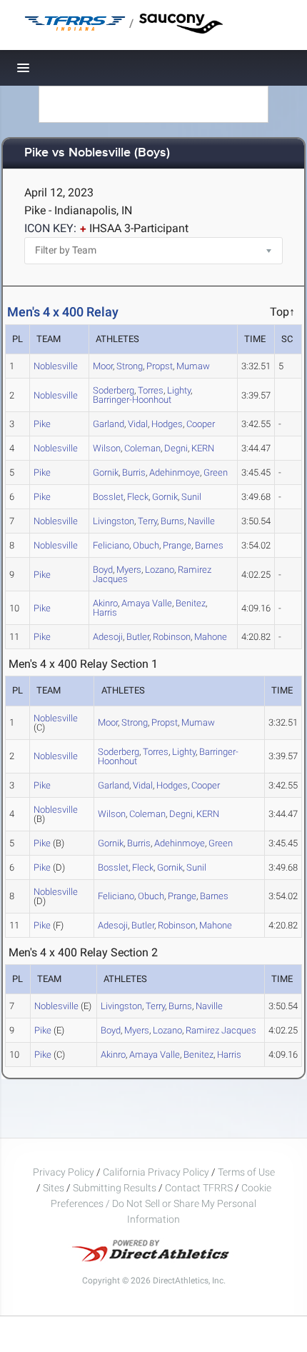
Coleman (142, 448)
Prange (177, 545)
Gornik (106, 472)
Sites (53, 1187)
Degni (176, 448)
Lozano (159, 569)
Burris (134, 472)
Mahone (210, 636)
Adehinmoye (174, 472)
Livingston (113, 521)
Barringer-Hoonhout (132, 399)
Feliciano (111, 545)
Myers (128, 569)
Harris (105, 612)
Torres (155, 751)
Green (215, 472)
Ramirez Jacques (221, 1030)
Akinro (113, 1054)
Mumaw (193, 366)
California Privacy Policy (156, 1172)
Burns (172, 521)
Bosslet (108, 496)
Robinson (172, 636)
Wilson (107, 448)
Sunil (191, 496)
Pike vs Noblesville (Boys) (97, 153)
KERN (202, 448)
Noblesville (56, 366)
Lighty (179, 390)
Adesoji (108, 636)
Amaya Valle (146, 603)
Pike (42, 424)
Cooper (200, 424)
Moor (103, 366)
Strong (129, 366)
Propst (159, 366)
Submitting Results (114, 1187)
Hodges (167, 424)
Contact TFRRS (200, 1187)
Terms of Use (246, 1172)
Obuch (146, 545)
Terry (147, 521)
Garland (108, 424)
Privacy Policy (63, 1172)
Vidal (138, 424)
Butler (137, 636)
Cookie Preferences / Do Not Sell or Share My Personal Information (161, 1203)
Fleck (138, 496)
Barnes (209, 545)
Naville (201, 521)
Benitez (191, 603)
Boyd (111, 1030)
